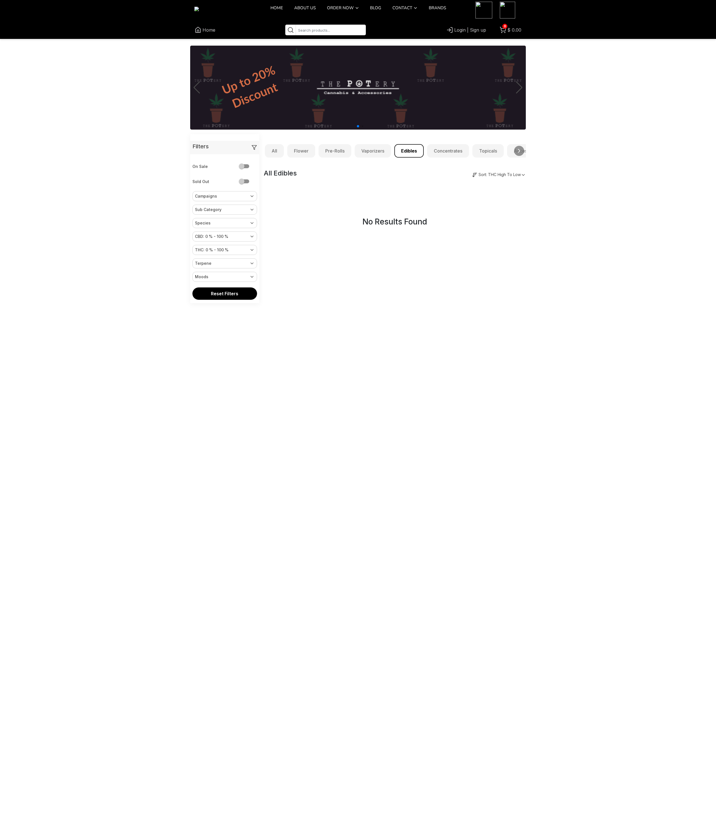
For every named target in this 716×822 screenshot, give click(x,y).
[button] (357, 7)
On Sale (200, 166)
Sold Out (200, 181)
